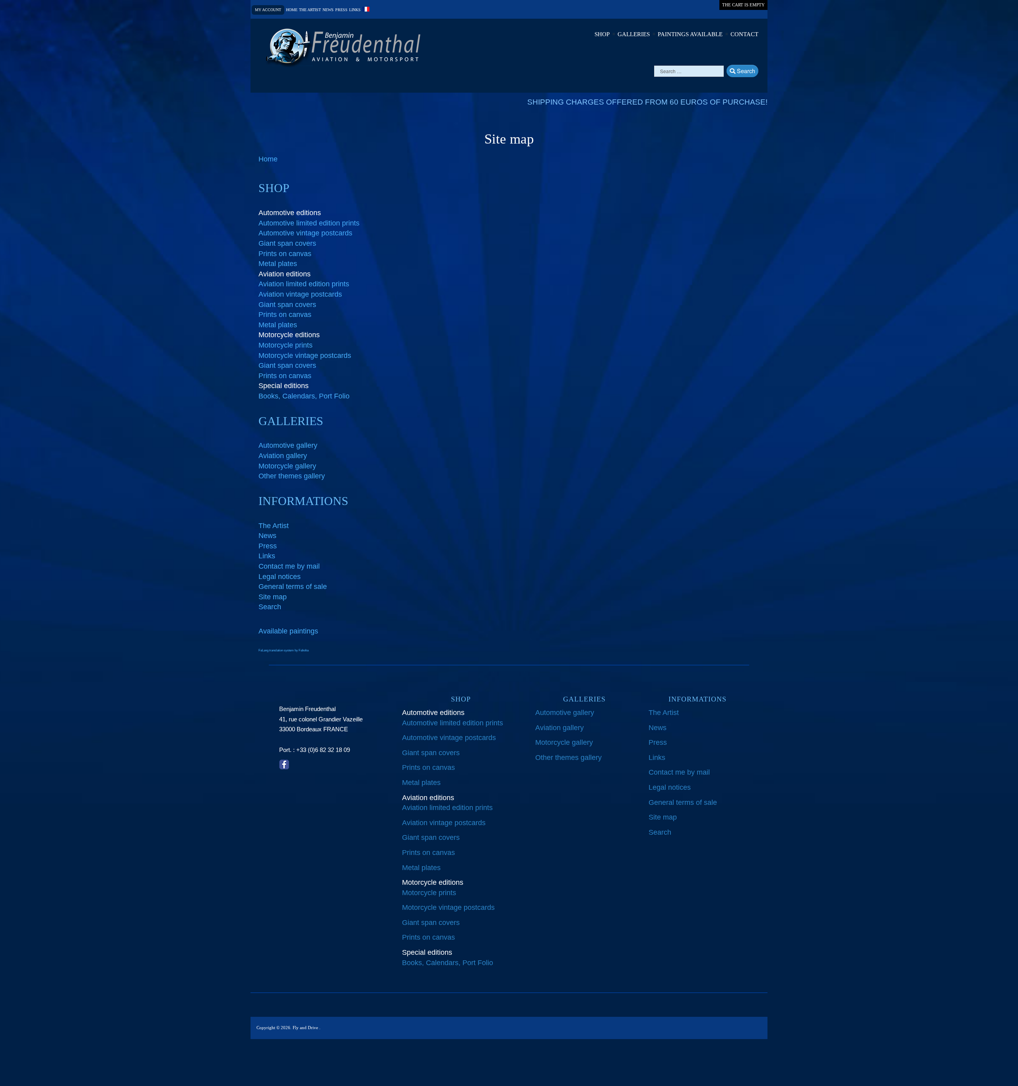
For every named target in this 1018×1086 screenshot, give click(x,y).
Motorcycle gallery (287, 466)
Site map (272, 597)
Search (745, 70)
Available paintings (288, 631)
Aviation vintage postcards (300, 294)
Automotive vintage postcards (305, 233)
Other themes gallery (291, 476)
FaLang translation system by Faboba (283, 650)
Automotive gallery (287, 445)
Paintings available (690, 34)
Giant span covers (287, 243)
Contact (744, 34)
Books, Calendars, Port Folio (304, 396)
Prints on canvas (284, 254)
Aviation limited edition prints (303, 284)
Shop (602, 34)
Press (341, 10)
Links (355, 10)
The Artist (273, 526)
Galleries (634, 34)
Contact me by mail (289, 566)
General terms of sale (292, 587)
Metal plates (277, 264)
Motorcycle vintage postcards (304, 355)
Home (291, 10)
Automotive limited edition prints (308, 223)
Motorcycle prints (285, 345)
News (328, 10)
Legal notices (279, 577)
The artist (310, 10)
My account (268, 10)
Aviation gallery (282, 456)
